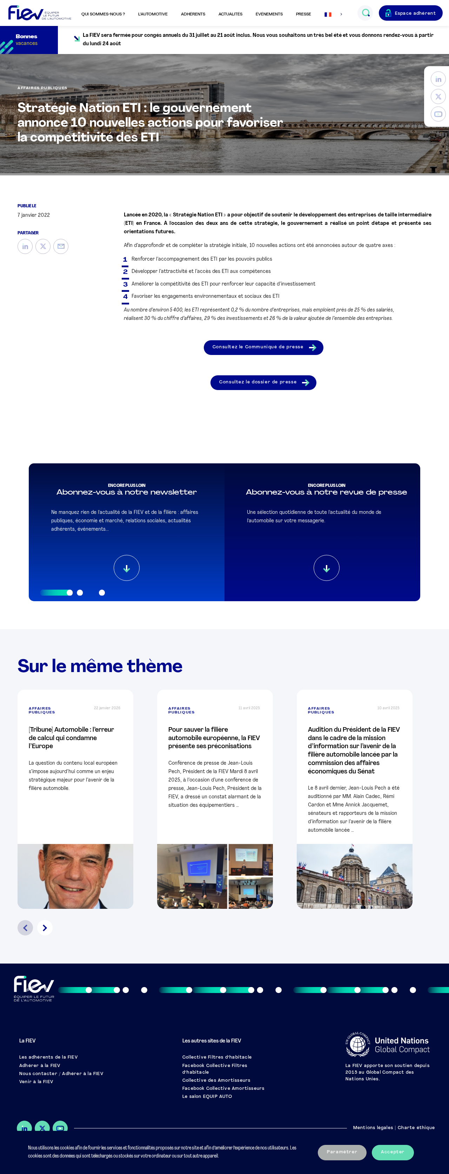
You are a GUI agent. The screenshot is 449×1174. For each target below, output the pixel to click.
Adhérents (193, 14)
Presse (303, 14)
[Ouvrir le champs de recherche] (365, 13)
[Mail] (60, 246)
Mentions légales (373, 1128)
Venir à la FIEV (36, 1082)
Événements (269, 14)
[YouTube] (438, 114)
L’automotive (153, 14)
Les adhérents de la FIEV (48, 1057)
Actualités (230, 14)
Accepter (393, 1152)
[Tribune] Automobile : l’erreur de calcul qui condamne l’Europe (71, 738)
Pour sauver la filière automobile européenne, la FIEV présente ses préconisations (214, 738)
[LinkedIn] (438, 79)
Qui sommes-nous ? (103, 14)
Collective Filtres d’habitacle (217, 1057)
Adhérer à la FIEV (39, 1066)
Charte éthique (416, 1128)
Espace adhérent (415, 14)
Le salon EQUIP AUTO (207, 1097)
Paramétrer (342, 1152)
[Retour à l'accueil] (39, 13)
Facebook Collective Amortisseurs (223, 1089)
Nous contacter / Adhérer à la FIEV (61, 1074)
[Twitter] (438, 96)
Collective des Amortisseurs (216, 1081)
